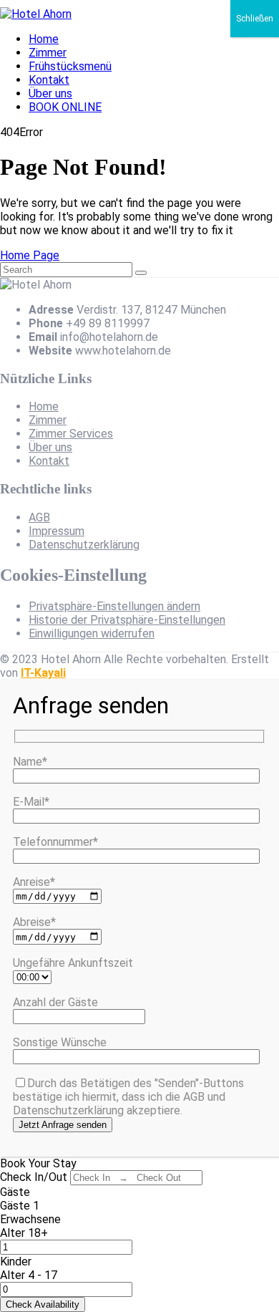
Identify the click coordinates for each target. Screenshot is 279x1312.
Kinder (15, 1261)
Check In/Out (33, 1177)
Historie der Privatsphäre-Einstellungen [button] (127, 620)
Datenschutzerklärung (84, 544)
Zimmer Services (71, 433)
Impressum (56, 531)
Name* (30, 761)
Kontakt (49, 80)
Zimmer (48, 52)
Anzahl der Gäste (55, 1002)
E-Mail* (31, 802)
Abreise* (34, 922)
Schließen (254, 19)
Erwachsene (30, 1219)
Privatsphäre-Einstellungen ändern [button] (114, 606)
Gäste (15, 1192)
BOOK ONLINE (65, 107)
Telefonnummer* (55, 842)
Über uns (50, 93)
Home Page (29, 255)
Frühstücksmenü (70, 66)
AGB (39, 517)
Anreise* (34, 882)
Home (44, 39)
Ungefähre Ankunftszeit (73, 963)
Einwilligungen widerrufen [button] (92, 633)
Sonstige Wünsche (60, 1042)
